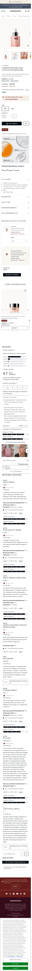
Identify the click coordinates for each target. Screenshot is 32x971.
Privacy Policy (11, 956)
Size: (3, 105)
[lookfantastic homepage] (15, 11)
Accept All (15, 968)
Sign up (15, 886)
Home (3, 16)
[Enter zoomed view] (28, 45)
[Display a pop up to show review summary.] (13, 323)
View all (27, 89)
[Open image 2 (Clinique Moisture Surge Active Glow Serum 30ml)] (15, 56)
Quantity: (5, 113)
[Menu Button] (1, 11)
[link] (26, 11)
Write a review (5, 80)
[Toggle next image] (30, 33)
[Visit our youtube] (17, 894)
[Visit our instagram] (13, 894)
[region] (15, 944)
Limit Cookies (15, 963)
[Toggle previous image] (1, 33)
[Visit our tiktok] (21, 894)
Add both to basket (12, 274)
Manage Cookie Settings (15, 959)
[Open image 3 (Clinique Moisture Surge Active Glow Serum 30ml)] (24, 56)
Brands (8, 16)
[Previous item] (2, 310)
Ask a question (14, 80)
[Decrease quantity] (4, 116)
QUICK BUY (14, 328)
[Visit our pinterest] (24, 894)
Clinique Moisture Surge (24, 16)
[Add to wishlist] (26, 123)
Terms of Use (19, 956)
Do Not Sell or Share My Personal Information (15, 916)
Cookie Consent (15, 913)
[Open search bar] (4, 11)
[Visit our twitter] (10, 894)
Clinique (14, 16)
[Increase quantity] (14, 116)
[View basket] (28, 11)
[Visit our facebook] (6, 894)
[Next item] (28, 310)
